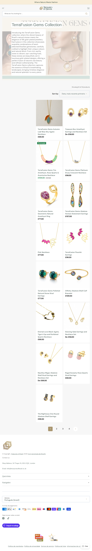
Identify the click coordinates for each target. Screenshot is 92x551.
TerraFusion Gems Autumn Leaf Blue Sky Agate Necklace (49, 131)
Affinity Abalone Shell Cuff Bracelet (76, 292)
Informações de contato (75, 546)
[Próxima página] (75, 429)
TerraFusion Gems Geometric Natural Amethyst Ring (45, 213)
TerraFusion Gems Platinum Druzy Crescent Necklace (76, 171)
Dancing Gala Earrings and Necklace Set (76, 333)
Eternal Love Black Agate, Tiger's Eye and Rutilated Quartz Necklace (48, 334)
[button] (3, 8)
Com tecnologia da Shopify (37, 454)
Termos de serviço (47, 546)
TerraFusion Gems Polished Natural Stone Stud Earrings (49, 293)
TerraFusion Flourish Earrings (73, 253)
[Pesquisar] (87, 13)
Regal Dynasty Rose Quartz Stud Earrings (76, 374)
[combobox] (46, 13)
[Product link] (49, 120)
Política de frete (60, 546)
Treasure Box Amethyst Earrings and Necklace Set (76, 130)
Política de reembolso (15, 546)
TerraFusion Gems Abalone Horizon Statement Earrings (76, 212)
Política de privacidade (32, 546)
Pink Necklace (43, 252)
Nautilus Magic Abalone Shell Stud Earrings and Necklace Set (47, 375)
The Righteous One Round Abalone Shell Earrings (48, 415)
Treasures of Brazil (17, 454)
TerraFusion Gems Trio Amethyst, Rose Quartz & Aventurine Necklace (48, 172)
